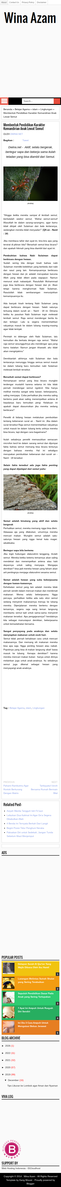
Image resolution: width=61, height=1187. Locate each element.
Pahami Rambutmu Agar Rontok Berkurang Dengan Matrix (16, 789)
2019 (7, 1074)
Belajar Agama (17, 708)
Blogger (30, 1183)
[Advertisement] (30, 65)
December (13, 1080)
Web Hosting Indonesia (14, 1168)
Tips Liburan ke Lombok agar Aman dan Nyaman (32, 1085)
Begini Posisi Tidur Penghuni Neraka (25, 828)
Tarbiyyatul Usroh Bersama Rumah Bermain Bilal (44, 789)
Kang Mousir (25, 1180)
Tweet (25, 140)
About (4, 2)
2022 (7, 1053)
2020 (7, 1067)
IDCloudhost (34, 1168)
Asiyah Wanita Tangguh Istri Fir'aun (25, 811)
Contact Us (14, 2)
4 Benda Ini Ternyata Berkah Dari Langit (27, 823)
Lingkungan (39, 708)
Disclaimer (41, 2)
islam (28, 708)
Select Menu (4, 101)
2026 (7, 1045)
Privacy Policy (28, 2)
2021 (7, 1060)
